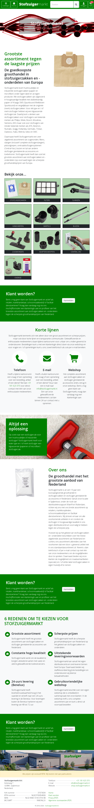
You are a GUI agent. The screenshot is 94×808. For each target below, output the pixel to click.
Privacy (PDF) (53, 798)
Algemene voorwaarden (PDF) (59, 800)
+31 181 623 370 (83, 780)
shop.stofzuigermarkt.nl (80, 785)
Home (50, 793)
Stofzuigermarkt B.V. (52, 806)
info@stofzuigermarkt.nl (47, 388)
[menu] (5, 4)
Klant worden (53, 795)
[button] (84, 4)
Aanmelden (68, 300)
